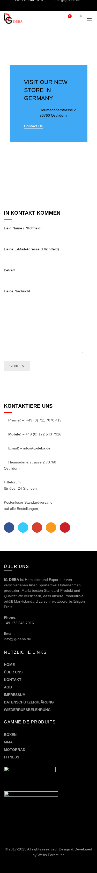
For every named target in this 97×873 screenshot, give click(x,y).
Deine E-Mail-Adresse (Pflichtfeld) (31, 249)
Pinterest (65, 527)
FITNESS (11, 757)
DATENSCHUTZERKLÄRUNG (29, 702)
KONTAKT (12, 680)
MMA (8, 742)
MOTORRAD (15, 750)
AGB (8, 687)
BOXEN (10, 735)
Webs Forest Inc (51, 855)
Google (37, 527)
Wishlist (69, 16)
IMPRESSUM (15, 695)
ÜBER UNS (13, 672)
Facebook (9, 527)
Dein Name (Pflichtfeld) (23, 228)
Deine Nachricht (17, 291)
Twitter (23, 527)
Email (51, 527)
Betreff (9, 270)
